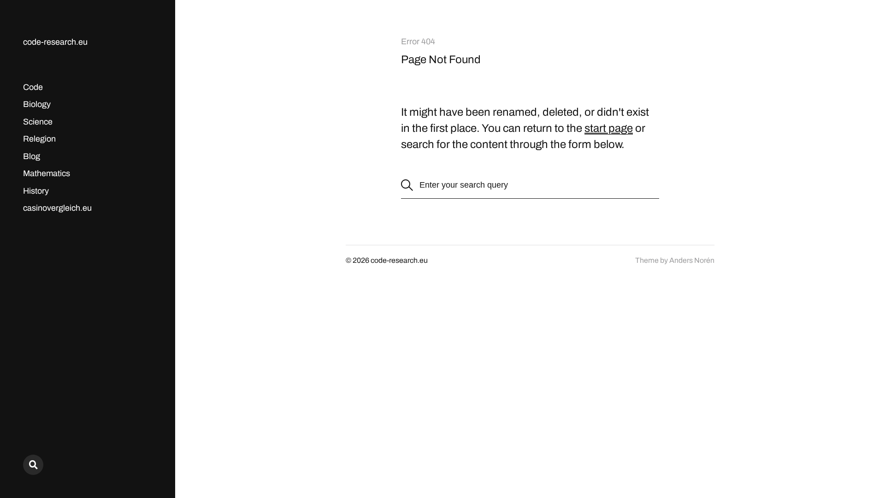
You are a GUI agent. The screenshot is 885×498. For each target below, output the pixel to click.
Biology (37, 104)
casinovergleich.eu (57, 208)
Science (38, 121)
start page (608, 128)
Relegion (39, 138)
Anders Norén (691, 260)
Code (33, 87)
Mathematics (46, 173)
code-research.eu (55, 42)
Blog (31, 156)
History (36, 191)
